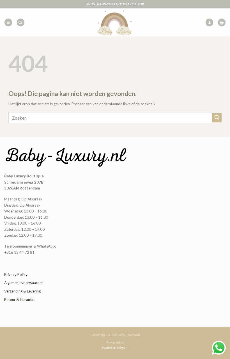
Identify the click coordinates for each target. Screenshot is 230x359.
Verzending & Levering (22, 291)
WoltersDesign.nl (115, 348)
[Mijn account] (209, 22)
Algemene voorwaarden (23, 282)
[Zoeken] (20, 22)
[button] (8, 22)
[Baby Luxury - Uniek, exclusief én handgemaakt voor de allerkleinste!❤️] (115, 22)
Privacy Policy (15, 274)
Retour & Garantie (19, 299)
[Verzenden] (217, 117)
